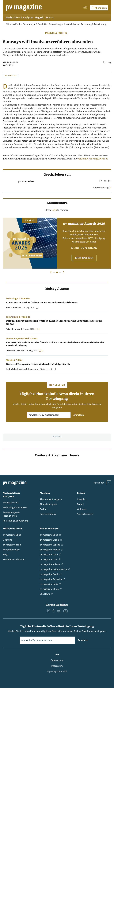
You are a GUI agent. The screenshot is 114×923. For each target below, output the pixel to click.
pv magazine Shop (12, 535)
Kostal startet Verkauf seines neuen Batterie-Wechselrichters (42, 302)
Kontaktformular (11, 549)
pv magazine (12, 62)
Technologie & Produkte (35, 24)
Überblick (82, 499)
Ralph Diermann (13, 329)
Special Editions (48, 514)
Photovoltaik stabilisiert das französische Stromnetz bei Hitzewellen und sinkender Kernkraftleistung (55, 344)
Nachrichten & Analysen (19, 17)
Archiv (43, 509)
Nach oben (99, 482)
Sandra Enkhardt (13, 307)
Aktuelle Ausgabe (48, 504)
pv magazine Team (12, 544)
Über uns (7, 539)
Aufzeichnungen (85, 514)
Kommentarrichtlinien (14, 559)
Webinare (82, 509)
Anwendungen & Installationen (64, 24)
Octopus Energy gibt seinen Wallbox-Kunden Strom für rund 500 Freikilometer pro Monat (54, 322)
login (54, 210)
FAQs (5, 554)
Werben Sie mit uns (57, 604)
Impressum (57, 666)
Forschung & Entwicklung (93, 24)
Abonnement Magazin (51, 499)
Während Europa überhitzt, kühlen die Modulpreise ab (38, 363)
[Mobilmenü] (85, 8)
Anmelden (78, 415)
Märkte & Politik (14, 24)
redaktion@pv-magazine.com (92, 158)
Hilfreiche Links (12, 528)
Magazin (39, 17)
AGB (57, 654)
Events (50, 17)
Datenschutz (57, 660)
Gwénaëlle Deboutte (15, 350)
